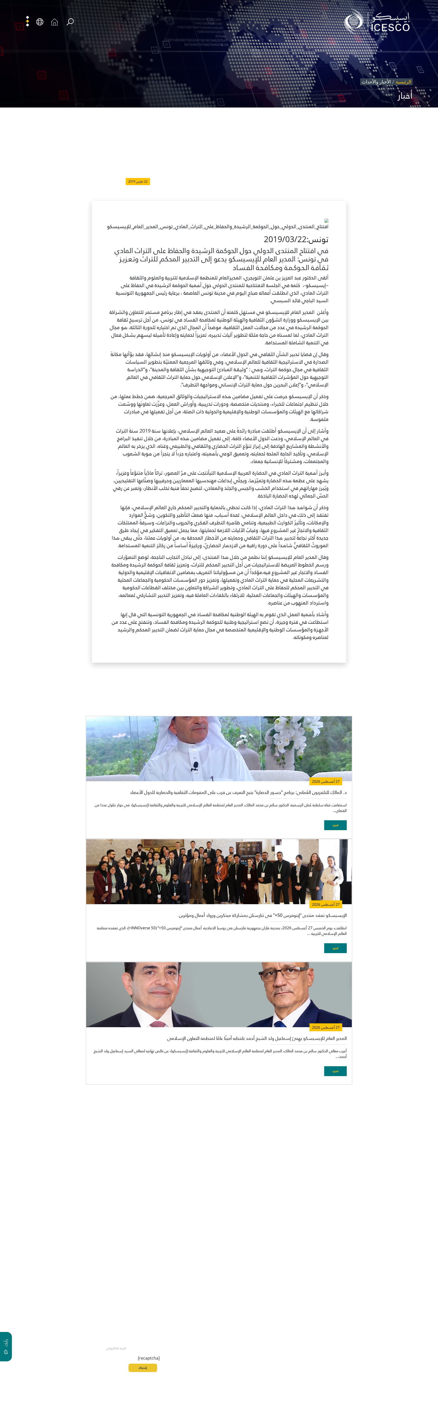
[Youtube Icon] (310, 1347)
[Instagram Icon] (322, 1347)
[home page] (379, 21)
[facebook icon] (357, 1347)
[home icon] (54, 21)
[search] (70, 21)
